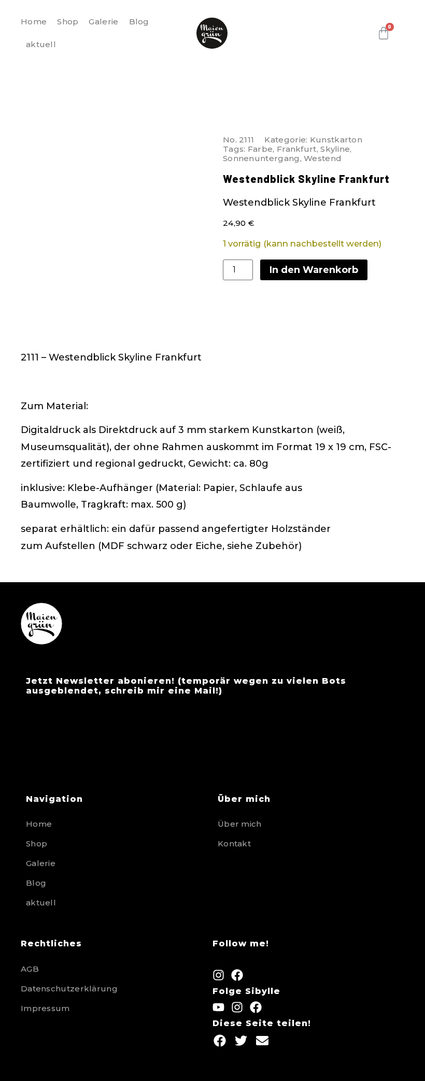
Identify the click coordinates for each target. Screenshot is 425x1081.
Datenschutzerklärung (69, 988)
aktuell (41, 44)
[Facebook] (237, 975)
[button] (219, 1040)
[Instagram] (218, 975)
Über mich (240, 824)
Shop (67, 21)
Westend (323, 158)
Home (34, 21)
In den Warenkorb (314, 270)
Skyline (335, 149)
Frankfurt (297, 149)
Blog (139, 21)
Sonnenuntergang (261, 158)
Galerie (103, 21)
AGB (30, 969)
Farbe (260, 149)
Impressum (45, 1008)
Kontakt (234, 843)
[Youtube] (218, 1007)
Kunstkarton (336, 140)
